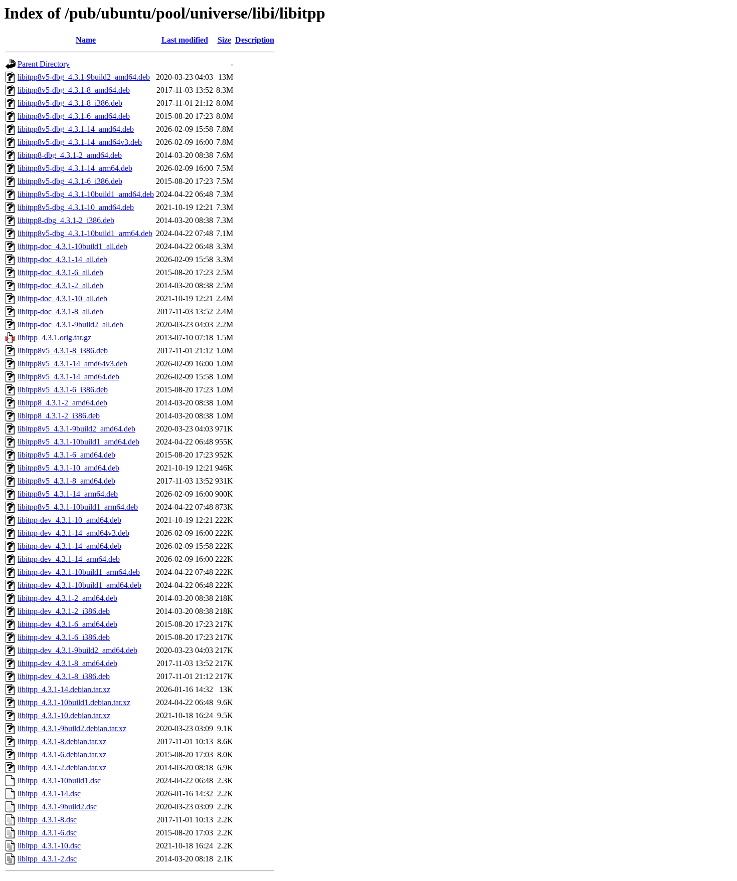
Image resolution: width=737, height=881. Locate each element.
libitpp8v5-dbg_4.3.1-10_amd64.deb (76, 207)
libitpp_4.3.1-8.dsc (47, 819)
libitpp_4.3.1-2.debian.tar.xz (62, 767)
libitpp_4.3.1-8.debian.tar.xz (62, 741)
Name (86, 40)
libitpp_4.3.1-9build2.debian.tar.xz (72, 728)
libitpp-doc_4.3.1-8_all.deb (60, 311)
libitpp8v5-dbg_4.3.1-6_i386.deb (70, 181)
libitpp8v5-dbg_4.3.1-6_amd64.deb (74, 116)
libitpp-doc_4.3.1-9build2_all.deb (70, 324)
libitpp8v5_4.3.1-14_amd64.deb (68, 376)
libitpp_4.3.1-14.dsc (49, 793)
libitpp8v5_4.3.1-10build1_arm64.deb (78, 507)
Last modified (184, 40)
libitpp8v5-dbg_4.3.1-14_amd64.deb (76, 129)
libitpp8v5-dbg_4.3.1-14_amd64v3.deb (80, 142)
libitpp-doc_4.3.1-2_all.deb (60, 285)
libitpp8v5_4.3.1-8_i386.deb (63, 350)
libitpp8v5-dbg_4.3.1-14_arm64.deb (75, 168)
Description (254, 40)
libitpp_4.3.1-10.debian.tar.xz (64, 715)
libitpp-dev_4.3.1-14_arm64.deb (69, 559)
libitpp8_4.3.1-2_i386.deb (59, 415)
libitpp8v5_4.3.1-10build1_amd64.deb (78, 441)
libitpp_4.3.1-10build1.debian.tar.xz (74, 702)
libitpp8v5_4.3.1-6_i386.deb (63, 389)
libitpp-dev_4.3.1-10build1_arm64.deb (79, 572)
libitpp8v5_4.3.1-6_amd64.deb (66, 455)
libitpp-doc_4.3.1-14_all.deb (62, 259)
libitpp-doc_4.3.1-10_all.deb (62, 298)
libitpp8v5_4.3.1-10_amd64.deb (68, 468)
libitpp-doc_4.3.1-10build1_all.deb (72, 246)
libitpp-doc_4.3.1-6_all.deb (60, 272)
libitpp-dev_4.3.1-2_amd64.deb (67, 598)
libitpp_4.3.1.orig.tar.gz (54, 337)
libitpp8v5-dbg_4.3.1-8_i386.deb (70, 103)
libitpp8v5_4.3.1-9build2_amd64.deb (76, 428)
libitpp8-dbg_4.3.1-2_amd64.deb (70, 155)
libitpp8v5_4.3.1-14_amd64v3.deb (72, 363)
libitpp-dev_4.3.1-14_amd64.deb (69, 546)
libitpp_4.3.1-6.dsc (47, 832)
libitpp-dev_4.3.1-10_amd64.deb (69, 520)
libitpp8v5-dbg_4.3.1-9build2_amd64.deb (84, 77)
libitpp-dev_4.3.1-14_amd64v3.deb (73, 533)
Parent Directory (44, 64)
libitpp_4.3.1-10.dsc (49, 845)
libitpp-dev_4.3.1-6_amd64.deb (67, 624)
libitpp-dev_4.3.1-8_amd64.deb (67, 663)
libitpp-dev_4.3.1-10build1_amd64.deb (79, 585)
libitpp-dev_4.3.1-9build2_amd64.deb (77, 650)
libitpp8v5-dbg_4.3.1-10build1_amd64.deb (86, 194)
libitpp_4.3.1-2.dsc (47, 858)
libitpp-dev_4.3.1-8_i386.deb (64, 676)
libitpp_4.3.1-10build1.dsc (59, 780)
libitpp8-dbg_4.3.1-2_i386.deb (66, 220)
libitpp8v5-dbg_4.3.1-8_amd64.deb (74, 90)
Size (224, 40)
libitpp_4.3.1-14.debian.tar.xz (64, 689)
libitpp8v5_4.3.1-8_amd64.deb (66, 481)
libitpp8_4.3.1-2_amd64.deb (62, 402)
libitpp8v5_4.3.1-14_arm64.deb (68, 494)
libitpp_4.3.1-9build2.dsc (57, 806)
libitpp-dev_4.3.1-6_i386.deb (64, 637)
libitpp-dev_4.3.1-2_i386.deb (64, 611)
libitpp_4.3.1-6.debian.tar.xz (62, 754)
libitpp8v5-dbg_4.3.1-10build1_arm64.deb (85, 233)
